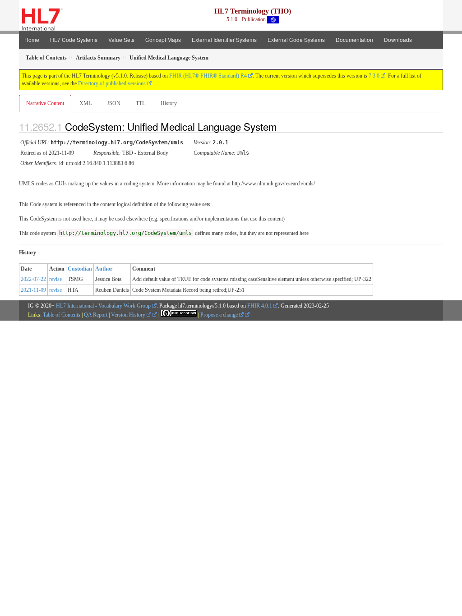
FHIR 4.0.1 (259, 306)
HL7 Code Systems (73, 39)
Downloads (398, 39)
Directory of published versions (112, 83)
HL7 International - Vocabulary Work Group (103, 306)
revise (55, 279)
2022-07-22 (33, 279)
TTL (140, 103)
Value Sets (121, 39)
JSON (113, 103)
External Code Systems (296, 39)
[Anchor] (285, 126)
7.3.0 (374, 76)
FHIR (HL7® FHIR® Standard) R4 (208, 76)
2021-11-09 (33, 290)
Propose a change (219, 315)
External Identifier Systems (224, 39)
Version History (129, 315)
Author (103, 269)
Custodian (80, 269)
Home (31, 39)
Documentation (354, 39)
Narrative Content (45, 103)
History (169, 103)
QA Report (95, 315)
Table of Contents (61, 315)
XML (85, 103)
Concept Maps (163, 39)
